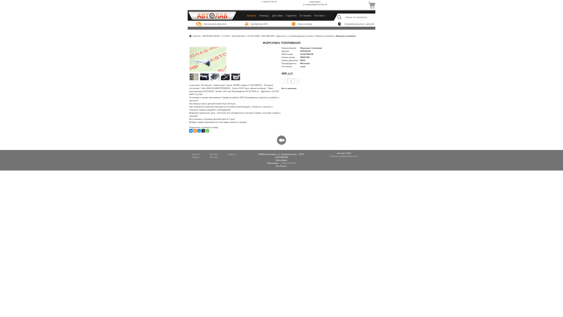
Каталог (251, 15)
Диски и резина (305, 24)
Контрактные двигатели (215, 24)
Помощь (264, 15)
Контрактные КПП (259, 24)
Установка (305, 15)
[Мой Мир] (199, 131)
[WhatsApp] (207, 131)
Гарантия (291, 15)
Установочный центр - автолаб (359, 24)
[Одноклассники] (195, 131)
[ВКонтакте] (191, 131)
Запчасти (196, 154)
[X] (203, 131)
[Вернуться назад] (281, 140)
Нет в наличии (289, 88)
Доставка (277, 15)
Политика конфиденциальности (344, 156)
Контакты (319, 15)
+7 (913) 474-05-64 (269, 2)
